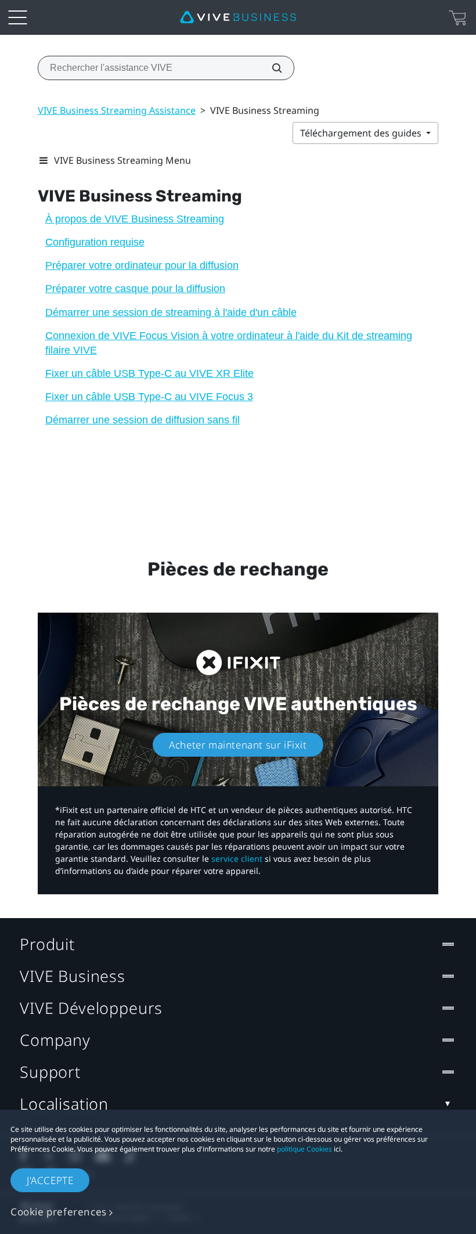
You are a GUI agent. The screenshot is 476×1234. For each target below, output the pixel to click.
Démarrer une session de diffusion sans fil (142, 420)
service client (236, 858)
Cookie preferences (58, 1211)
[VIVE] (238, 17)
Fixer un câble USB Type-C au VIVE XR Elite (149, 373)
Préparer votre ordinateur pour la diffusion (142, 265)
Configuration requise (95, 242)
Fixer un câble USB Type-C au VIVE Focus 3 (149, 396)
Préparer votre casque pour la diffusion (135, 288)
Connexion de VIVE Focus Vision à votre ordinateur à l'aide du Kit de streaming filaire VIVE (228, 343)
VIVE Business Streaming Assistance (117, 110)
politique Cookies (304, 1149)
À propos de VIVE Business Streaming (134, 219)
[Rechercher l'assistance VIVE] (270, 68)
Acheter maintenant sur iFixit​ (237, 744)
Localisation (64, 1103)
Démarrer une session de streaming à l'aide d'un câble (171, 312)
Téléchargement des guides (362, 133)
